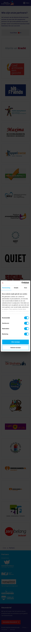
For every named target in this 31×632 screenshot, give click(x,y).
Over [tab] (25, 287)
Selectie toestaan (15, 347)
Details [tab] (16, 287)
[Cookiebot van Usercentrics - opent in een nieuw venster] (22, 283)
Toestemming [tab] (6, 287)
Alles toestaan (15, 342)
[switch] (26, 323)
